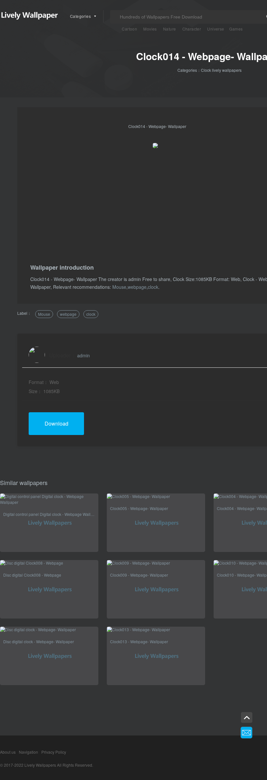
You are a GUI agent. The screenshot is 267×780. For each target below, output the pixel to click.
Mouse (119, 287)
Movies (150, 29)
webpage (137, 287)
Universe (215, 29)
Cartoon (129, 29)
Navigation (28, 752)
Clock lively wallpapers (221, 70)
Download (56, 423)
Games (236, 29)
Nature (169, 29)
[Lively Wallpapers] (29, 16)
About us (8, 752)
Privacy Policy (53, 752)
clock (153, 287)
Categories (80, 16)
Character (191, 29)
